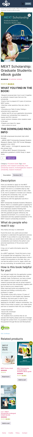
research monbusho (15, 169)
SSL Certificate (5, 333)
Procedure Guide (10, 8)
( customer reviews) (15, 79)
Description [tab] (7, 175)
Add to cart (11, 158)
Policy (18, 433)
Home (2, 8)
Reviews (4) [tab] (17, 175)
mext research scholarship (15, 165)
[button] (22, 3)
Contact (24, 433)
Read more (5, 376)
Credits (10, 433)
